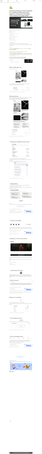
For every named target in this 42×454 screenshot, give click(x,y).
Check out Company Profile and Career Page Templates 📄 (21, 452)
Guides (17, 0)
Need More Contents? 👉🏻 (20, 356)
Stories (25, 0)
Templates (34, 0)
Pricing (8, 0)
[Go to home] (1, 0)
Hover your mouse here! (20, 206)
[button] (39, 0)
